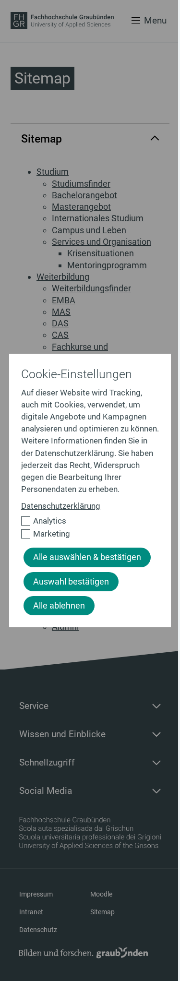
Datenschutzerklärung (60, 506)
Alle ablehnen (59, 605)
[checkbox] (86, 521)
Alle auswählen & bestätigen (87, 557)
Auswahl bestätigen (71, 581)
